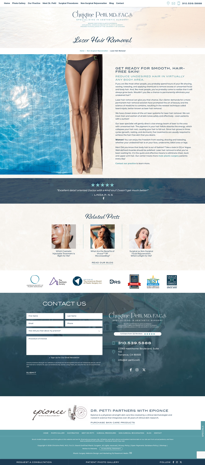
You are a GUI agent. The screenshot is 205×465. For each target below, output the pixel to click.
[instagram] (137, 370)
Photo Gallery (19, 3)
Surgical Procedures (68, 3)
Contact (120, 3)
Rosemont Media (121, 453)
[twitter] (144, 370)
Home (7, 3)
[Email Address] (174, 3)
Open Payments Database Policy (144, 445)
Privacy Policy (124, 445)
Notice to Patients (89, 448)
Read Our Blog (102, 262)
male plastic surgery (168, 156)
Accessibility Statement (111, 448)
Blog (111, 3)
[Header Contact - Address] (169, 3)
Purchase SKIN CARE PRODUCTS (113, 422)
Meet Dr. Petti (49, 3)
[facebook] (131, 370)
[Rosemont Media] (130, 453)
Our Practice (34, 3)
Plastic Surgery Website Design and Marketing (92, 453)
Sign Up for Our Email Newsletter (65, 358)
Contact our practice (125, 164)
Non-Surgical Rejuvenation (94, 3)
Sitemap (163, 445)
